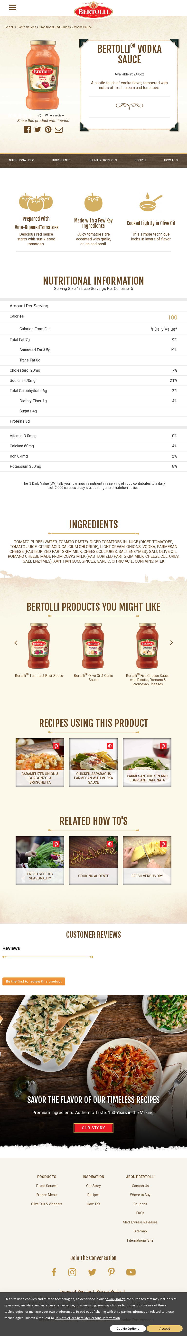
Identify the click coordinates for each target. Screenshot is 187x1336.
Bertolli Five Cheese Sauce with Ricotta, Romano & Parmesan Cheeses (147, 680)
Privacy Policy (109, 1291)
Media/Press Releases (140, 1222)
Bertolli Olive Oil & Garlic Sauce (93, 678)
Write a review (54, 115)
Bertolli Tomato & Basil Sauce (39, 676)
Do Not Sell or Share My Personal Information (87, 1318)
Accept (164, 1328)
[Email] (59, 131)
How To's (171, 160)
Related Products (103, 160)
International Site (140, 1240)
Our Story (93, 1186)
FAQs (140, 1213)
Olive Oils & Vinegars (46, 1204)
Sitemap (140, 1231)
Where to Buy (140, 1195)
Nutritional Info (21, 160)
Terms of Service (75, 1291)
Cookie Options (128, 1328)
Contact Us (140, 1186)
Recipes (140, 160)
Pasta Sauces (46, 1186)
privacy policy (115, 1299)
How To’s (93, 1204)
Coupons (140, 1204)
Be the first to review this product (35, 982)
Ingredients (61, 160)
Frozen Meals (47, 1195)
